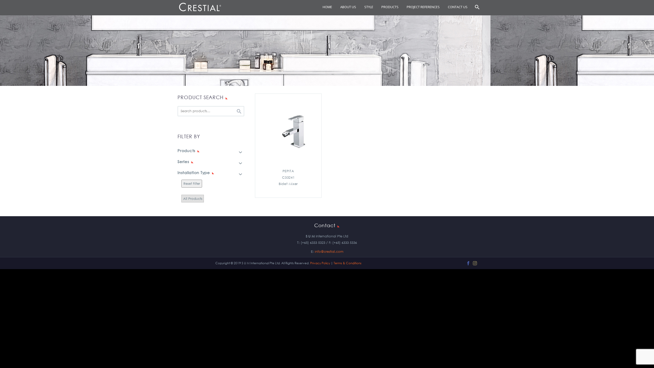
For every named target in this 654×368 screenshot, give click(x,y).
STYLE (368, 7)
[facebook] (468, 263)
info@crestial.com (329, 251)
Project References (423, 7)
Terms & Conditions (347, 263)
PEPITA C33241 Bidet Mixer (288, 177)
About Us (348, 7)
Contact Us (458, 7)
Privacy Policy (320, 263)
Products (390, 7)
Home (327, 7)
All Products (192, 198)
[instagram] (475, 263)
